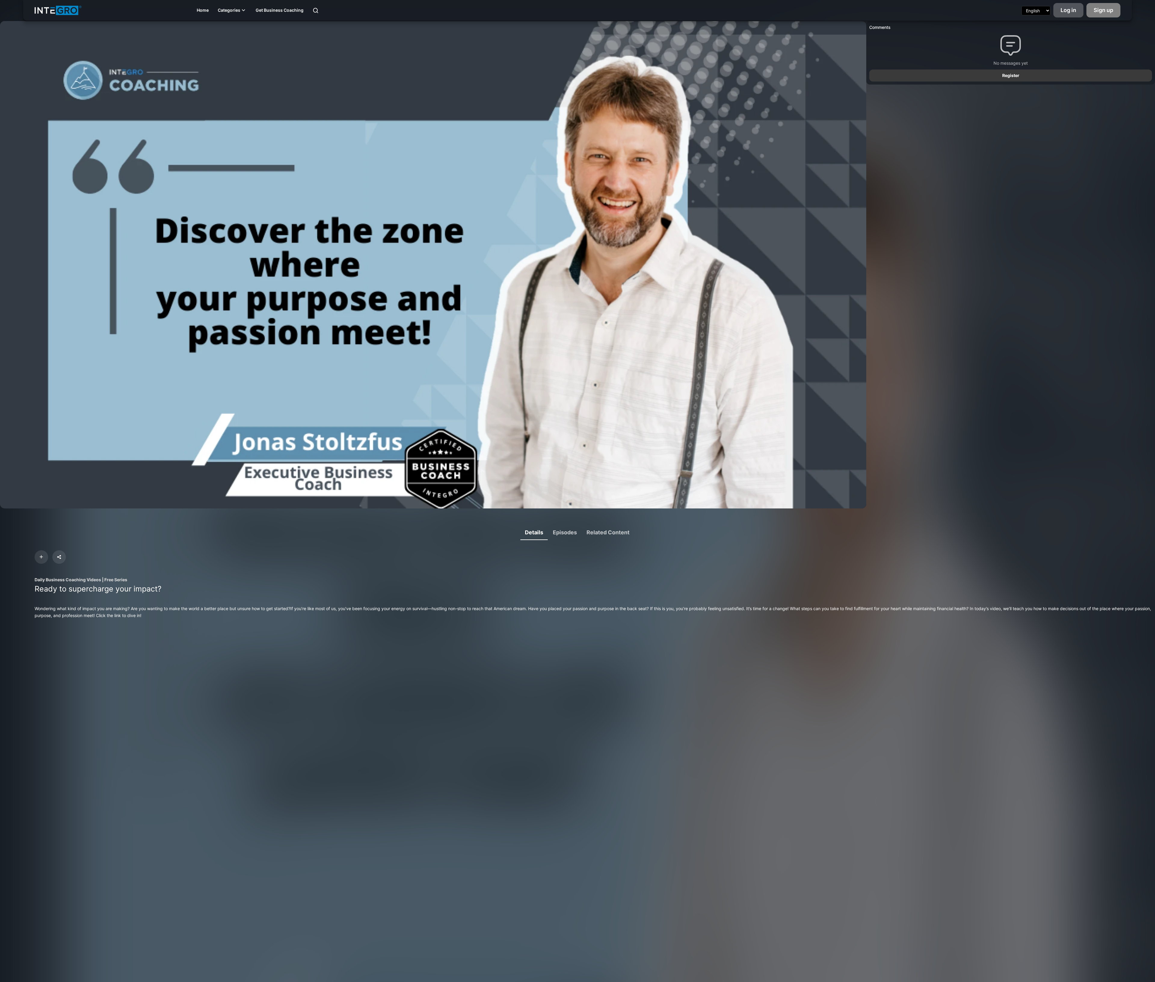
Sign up (1103, 10)
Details (534, 532)
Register (1010, 75)
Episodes (565, 532)
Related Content (608, 532)
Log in (1068, 10)
